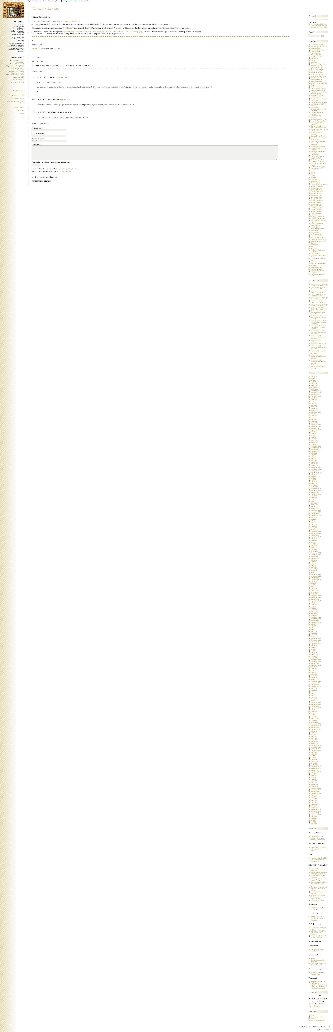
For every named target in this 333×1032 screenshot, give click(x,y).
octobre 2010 (315, 706)
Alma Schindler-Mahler (318, 78)
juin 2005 (313, 820)
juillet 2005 (314, 818)
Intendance (67, 21)
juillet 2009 (314, 733)
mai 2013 (313, 651)
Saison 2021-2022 (316, 208)
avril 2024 (314, 419)
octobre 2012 (315, 663)
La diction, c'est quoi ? (318, 900)
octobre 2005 (315, 813)
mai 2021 (313, 480)
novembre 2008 (316, 747)
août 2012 (314, 667)
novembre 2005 (316, 811)
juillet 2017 (314, 562)
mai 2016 (313, 587)
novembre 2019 (316, 512)
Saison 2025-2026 (316, 55)
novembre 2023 (316, 426)
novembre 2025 (316, 392)
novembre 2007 (316, 768)
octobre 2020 (315, 492)
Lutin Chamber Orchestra (319, 239)
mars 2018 (314, 547)
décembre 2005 (316, 809)
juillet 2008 (314, 754)
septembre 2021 (316, 473)
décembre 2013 (316, 638)
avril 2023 (314, 439)
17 (323, 1003)
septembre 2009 (316, 729)
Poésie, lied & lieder (317, 72)
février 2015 (314, 613)
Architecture (314, 244)
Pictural (313, 246)
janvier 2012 (314, 679)
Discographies (315, 183)
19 (310, 1005)
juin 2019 (313, 521)
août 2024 (314, 414)
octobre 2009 (315, 727)
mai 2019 (313, 522)
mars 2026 (314, 385)
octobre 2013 (315, 642)
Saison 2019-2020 (316, 204)
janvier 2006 (314, 807)
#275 (74, 21)
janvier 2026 (314, 389)
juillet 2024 (314, 415)
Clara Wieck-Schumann (318, 76)
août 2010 (314, 709)
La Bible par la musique (318, 50)
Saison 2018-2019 (316, 202)
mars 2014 (314, 633)
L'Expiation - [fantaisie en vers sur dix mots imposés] (318, 932)
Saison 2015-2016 (316, 197)
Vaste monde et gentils (318, 263)
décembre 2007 (316, 766)
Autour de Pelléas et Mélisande (317, 143)
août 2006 (314, 795)
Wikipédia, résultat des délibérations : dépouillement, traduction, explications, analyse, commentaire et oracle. (319, 985)
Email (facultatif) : (38, 133)
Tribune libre (20, 110)
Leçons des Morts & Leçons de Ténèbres (17, 67)
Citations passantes (317, 71)
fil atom (313, 1018)
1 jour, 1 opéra (315, 48)
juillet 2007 (314, 775)
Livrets (313, 175)
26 (310, 1006)
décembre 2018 (316, 531)
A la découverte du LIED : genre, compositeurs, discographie (319, 859)
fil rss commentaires (317, 1017)
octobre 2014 (315, 620)
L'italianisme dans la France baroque (18, 61)
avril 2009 (314, 738)
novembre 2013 (316, 640)
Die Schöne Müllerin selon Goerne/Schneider (319, 964)
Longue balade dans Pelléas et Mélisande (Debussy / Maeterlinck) (318, 838)
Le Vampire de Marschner (319, 119)
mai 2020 (313, 501)
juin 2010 (313, 713)
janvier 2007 (314, 786)
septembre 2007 (316, 772)
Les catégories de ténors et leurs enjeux (318, 879)
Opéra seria (314, 100)
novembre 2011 (316, 683)
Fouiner (312, 32)
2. (35, 99)
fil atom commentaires (318, 1020)
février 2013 (314, 656)
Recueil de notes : (18, 91)
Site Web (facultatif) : (39, 139)
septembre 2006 (316, 793)
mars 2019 (314, 526)
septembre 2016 (316, 579)
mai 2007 (313, 779)
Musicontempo (315, 230)
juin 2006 (314, 799)
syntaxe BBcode (64, 171)
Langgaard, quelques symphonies (317, 950)
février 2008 (314, 763)
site (66, 77)
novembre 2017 (316, 554)
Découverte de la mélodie (319, 83)
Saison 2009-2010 (316, 186)
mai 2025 (313, 403)
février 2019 (314, 528)
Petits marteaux (316, 213)
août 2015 (314, 603)
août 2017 (314, 560)
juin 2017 (313, 563)
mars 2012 (314, 676)
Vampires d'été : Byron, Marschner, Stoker (318, 66)
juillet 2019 (314, 519)
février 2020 (314, 506)
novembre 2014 (316, 619)
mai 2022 (313, 458)
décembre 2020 (316, 489)
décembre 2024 (316, 412)
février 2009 (314, 742)
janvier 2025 (314, 410)
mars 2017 (314, 569)
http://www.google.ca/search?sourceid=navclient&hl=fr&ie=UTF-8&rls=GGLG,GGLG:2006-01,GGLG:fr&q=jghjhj (102, 31)
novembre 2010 (316, 704)
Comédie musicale (316, 160)
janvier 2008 (314, 765)
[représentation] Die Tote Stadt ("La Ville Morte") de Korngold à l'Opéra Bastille (319, 25)
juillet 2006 (314, 797)
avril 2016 (314, 588)
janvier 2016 (314, 594)
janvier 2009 (314, 743)
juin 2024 (313, 417)
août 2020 (314, 496)
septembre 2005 (316, 815)
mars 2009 (314, 740)
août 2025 (314, 398)
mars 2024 (314, 421)
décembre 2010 (316, 702)
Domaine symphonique (318, 218)
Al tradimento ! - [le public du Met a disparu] (318, 936)
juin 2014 (313, 628)
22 (317, 1005)
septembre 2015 (316, 601)
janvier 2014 (314, 636)
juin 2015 (313, 606)
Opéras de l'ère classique (319, 102)
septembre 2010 (316, 708)
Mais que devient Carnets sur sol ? (319, 284)
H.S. (312, 262)
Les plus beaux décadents (319, 146)
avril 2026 (314, 383)
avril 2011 (314, 695)
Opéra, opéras (315, 227)
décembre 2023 (316, 424)
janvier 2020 (314, 508)
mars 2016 (314, 590)
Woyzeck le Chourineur (16, 71)
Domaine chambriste (317, 216)
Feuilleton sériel (19, 82)
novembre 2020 (316, 490)
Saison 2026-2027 (316, 57)
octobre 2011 (315, 685)
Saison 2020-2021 (316, 206)
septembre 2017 (316, 558)
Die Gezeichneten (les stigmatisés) (318, 152)
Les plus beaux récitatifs (318, 92)
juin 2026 (313, 380)
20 (312, 1005)
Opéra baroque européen (319, 99)
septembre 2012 (316, 665)
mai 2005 (313, 822)
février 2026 (314, 387)
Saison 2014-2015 (316, 195)
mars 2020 (314, 505)
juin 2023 (313, 435)
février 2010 (314, 720)
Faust (312, 85)
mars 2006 (314, 804)
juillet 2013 (314, 647)
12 (310, 1003)
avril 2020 (314, 503)
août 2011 (314, 688)
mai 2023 (313, 437)
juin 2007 (313, 777)
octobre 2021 (315, 471)
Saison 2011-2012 (316, 190)
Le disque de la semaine (318, 236)
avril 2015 (314, 610)
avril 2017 (314, 567)
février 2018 (314, 549)
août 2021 (314, 474)
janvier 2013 (314, 658)
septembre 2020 (316, 494)
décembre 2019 (316, 510)
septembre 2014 (316, 622)
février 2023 (314, 442)
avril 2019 (314, 524)
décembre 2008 (316, 745)
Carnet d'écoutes (316, 232)
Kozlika (316, 1026)
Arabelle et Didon (19, 70)
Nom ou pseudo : (37, 128)
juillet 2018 (314, 540)
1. (35, 77)
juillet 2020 (314, 497)
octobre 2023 (315, 428)
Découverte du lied (317, 74)
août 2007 (314, 774)
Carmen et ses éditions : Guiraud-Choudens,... (319, 322)
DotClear (327, 1026)
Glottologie (314, 181)
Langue (313, 60)
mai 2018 (313, 544)
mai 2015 (313, 608)
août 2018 (314, 538)
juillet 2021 (314, 476)
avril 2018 (314, 546)
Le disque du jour (316, 234)
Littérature (314, 62)
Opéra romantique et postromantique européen (319, 126)
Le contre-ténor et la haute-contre (317, 869)
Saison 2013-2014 (316, 193)
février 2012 (314, 677)
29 (317, 1006)
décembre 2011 (316, 681)
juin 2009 (313, 734)
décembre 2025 (316, 391)
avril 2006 (314, 802)
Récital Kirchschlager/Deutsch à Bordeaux (318, 960)
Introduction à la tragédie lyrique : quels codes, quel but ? (319, 849)
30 (320, 1006)
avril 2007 (314, 781)
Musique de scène (316, 168)
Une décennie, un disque (318, 46)
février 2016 (314, 592)
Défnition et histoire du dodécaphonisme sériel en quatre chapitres (319, 896)
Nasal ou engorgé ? (18, 73)
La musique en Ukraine (318, 44)
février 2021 (314, 485)
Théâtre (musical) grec (318, 167)
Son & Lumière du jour (318, 237)
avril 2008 (314, 759)
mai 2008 (313, 758)
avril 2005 (314, 823)
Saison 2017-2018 (316, 200)
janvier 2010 (314, 722)
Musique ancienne (316, 267)
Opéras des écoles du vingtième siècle (318, 157)
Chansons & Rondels (317, 161)
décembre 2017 (316, 553)
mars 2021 (314, 483)
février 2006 (314, 806)
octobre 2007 (315, 770)
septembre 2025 (316, 396)
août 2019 (314, 517)
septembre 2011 (316, 686)
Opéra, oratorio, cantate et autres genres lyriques (319, 872)
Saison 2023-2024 (316, 211)
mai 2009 (313, 736)
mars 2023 (314, 440)
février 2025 (314, 408)
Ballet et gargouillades (317, 228)
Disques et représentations (319, 184)
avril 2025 (314, 405)
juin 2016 (313, 585)
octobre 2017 (315, 556)
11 (325, 1001)
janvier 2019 (314, 530)
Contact (22, 113)
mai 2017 (313, 565)
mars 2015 (314, 611)
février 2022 (314, 464)
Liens (22, 117)
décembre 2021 (316, 467)
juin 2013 (313, 649)
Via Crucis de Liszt (317, 87)
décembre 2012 (316, 660)
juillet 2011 (314, 690)
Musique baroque (316, 269)
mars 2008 (314, 761)
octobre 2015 (315, 599)
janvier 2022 (314, 465)
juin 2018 (313, 542)
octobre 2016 (315, 578)
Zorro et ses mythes (317, 69)
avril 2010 (314, 717)
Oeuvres (313, 172)
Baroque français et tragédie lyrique (317, 96)
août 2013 (314, 645)
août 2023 (314, 432)
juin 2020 (313, 499)
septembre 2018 (316, 537)
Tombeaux (314, 342)
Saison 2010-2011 (316, 188)
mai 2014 (313, 629)
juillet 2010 (314, 711)
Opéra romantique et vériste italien (317, 123)
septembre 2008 (316, 750)
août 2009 (314, 731)
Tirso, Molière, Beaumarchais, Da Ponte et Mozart (318, 109)
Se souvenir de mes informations (46, 177)
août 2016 (314, 581)
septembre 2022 (316, 451)
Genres (313, 174)
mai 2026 (313, 382)
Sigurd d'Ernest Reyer (318, 136)
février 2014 (314, 635)
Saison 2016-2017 (316, 199)
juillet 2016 (314, 583)
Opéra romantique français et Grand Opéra (319, 130)
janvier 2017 (314, 572)
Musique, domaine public (16, 95)
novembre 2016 (316, 576)
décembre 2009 (316, 724)
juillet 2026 (314, 378)
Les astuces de (18, 98)
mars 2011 (314, 697)
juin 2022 (313, 456)
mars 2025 (314, 407)
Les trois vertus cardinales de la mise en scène (16, 79)
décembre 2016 (316, 574)
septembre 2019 (316, 515)
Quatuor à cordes (316, 215)
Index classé (36, 48)
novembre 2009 (316, 725)
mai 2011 (313, 693)
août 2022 (314, 453)
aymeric (63, 99)
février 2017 (314, 571)
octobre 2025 (315, 394)
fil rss (312, 1015)
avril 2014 (314, 631)
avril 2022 (314, 460)
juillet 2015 (314, 604)
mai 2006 (313, 800)
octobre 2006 (315, 791)
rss (79, 21)
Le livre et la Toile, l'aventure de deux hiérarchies (14, 64)
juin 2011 (313, 692)
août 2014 (314, 624)
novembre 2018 (316, 533)
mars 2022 (314, 462)
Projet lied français (316, 79)
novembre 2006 (316, 790)
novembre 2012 (316, 661)
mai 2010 (313, 715)
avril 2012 (314, 674)
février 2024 (314, 423)
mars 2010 (314, 718)
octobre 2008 (315, 749)
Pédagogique (315, 179)
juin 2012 (313, 670)
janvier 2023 (314, 444)
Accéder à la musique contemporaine (317, 973)
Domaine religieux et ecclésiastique (317, 224)
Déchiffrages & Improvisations (315, 52)
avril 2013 (314, 652)
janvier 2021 (314, 487)
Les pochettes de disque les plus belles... (318, 312)
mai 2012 (313, 672)
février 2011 (314, 699)
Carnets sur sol (46, 8)
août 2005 (314, 816)
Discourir (313, 243)
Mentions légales (19, 107)
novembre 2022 (316, 448)
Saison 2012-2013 (316, 191)
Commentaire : (36, 144)
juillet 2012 (314, 668)
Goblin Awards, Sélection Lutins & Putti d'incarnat (318, 89)
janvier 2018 (314, 551)
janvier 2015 (314, 615)
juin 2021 (313, 478)
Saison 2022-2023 (316, 209)
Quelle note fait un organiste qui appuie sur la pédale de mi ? (51, 162)
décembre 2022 (316, 446)
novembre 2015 (316, 597)
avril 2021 (314, 481)
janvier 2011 (314, 701)
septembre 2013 (316, 644)
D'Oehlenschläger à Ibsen (319, 64)
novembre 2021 (316, 469)
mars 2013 (314, 654)
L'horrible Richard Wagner (319, 121)
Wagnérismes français (318, 141)
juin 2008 (313, 756)
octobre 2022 (315, 449)
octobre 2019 (315, 514)
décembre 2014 (316, 617)
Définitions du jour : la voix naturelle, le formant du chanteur (319, 888)
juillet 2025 (314, 399)
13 (312, 1003)
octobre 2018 (315, 535)
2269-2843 (325, 1029)
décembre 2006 (316, 788)
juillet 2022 (314, 455)
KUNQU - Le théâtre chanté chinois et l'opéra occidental (318, 918)
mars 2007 (314, 782)
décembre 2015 (316, 595)
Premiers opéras (316, 93)
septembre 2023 (316, 430)
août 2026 (314, 376)
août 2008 (314, 752)
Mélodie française (316, 81)
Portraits (313, 177)
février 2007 (314, 784)
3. (35, 112)
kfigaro (60, 77)
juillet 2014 (314, 626)
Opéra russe (315, 155)
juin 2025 (313, 401)
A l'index (313, 265)
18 (325, 1003)
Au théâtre (314, 248)
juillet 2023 (314, 433)
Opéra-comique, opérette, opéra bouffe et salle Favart (319, 883)
